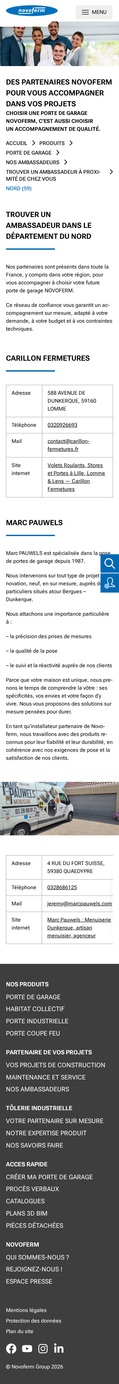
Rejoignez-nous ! (34, 1269)
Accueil (16, 143)
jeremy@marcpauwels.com (79, 903)
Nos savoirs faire (34, 1145)
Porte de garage (29, 153)
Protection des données (33, 1321)
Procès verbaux (32, 1189)
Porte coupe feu (33, 1033)
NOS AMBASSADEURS (33, 162)
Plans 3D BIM (27, 1213)
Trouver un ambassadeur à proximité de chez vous (53, 175)
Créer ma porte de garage (49, 1177)
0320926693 (62, 425)
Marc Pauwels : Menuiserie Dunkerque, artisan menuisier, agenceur (79, 928)
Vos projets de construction (55, 1065)
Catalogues (25, 1201)
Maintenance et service (46, 1077)
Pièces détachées (34, 1225)
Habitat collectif (35, 1009)
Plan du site (19, 1331)
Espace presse (29, 1281)
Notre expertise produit (46, 1133)
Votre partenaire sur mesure (54, 1121)
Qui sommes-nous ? (37, 1257)
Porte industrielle (37, 1021)
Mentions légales (26, 1310)
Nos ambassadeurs (37, 1089)
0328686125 (62, 887)
